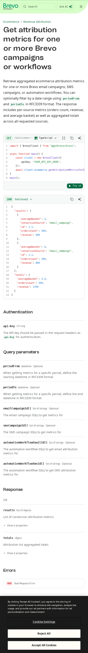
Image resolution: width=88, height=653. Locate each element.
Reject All (43, 633)
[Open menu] (81, 6)
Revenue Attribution (37, 22)
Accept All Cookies (44, 645)
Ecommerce (11, 22)
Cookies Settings (44, 622)
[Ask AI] (79, 138)
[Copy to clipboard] (72, 138)
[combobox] (19, 199)
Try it (77, 185)
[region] (44, 624)
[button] (44, 583)
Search (32, 6)
